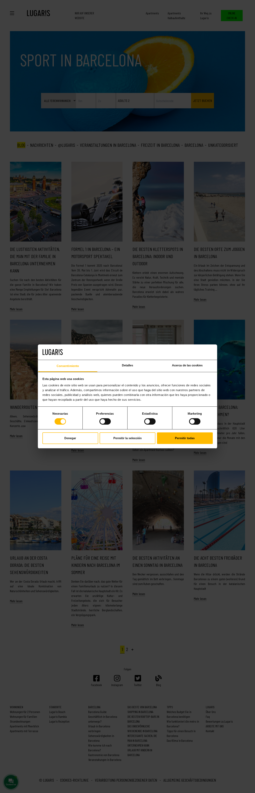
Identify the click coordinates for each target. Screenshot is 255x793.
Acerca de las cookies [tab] (187, 365)
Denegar (70, 438)
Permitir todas (185, 438)
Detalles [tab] (127, 365)
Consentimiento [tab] (68, 366)
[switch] (105, 421)
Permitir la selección (127, 438)
